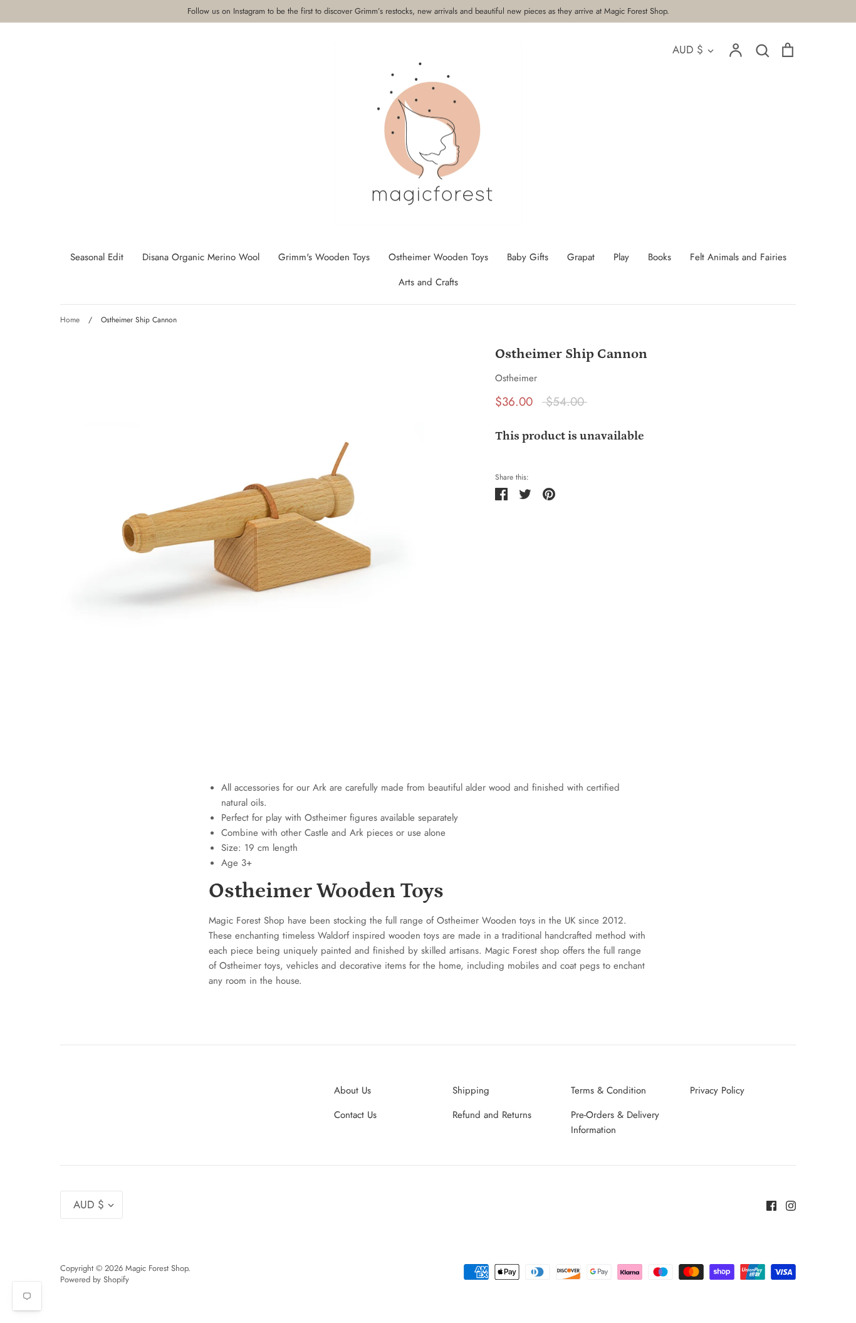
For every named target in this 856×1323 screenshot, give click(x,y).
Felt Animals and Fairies (738, 257)
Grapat (581, 257)
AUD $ (687, 49)
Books (659, 257)
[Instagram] (786, 1204)
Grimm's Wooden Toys (324, 257)
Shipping (470, 1090)
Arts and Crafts (428, 282)
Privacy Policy (717, 1090)
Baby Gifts (527, 257)
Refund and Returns (491, 1115)
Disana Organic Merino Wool (200, 257)
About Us (352, 1090)
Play (621, 257)
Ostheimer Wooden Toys (438, 257)
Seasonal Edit (96, 257)
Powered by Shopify (94, 1279)
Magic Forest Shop (156, 1268)
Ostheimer (516, 378)
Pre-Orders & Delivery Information (615, 1122)
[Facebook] (766, 1204)
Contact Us (355, 1115)
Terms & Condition (608, 1090)
